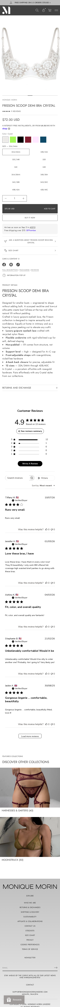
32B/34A (44, 152)
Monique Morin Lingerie (39, 1004)
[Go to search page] (37, 10)
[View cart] (50, 10)
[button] (37, 10)
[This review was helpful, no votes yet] (46, 529)
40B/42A (16, 189)
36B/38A (44, 174)
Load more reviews (30, 736)
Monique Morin (9, 100)
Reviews (35, 270)
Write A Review (30, 463)
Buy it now (30, 217)
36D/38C (44, 182)
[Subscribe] (56, 967)
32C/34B (16, 159)
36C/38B (16, 182)
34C (16, 167)
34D (44, 167)
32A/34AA (16, 152)
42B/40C (44, 189)
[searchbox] (17, 477)
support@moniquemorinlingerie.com (30, 992)
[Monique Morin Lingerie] (6, 10)
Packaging (25, 270)
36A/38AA (16, 174)
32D (44, 159)
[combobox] (43, 485)
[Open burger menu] (56, 10)
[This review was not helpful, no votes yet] (52, 529)
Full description (10, 270)
